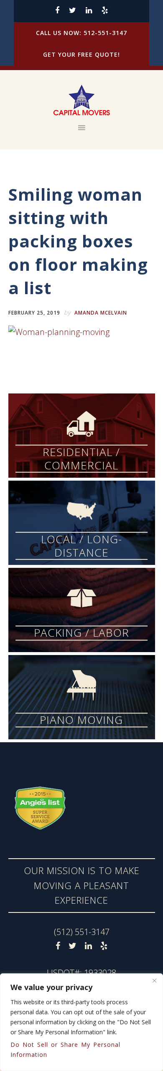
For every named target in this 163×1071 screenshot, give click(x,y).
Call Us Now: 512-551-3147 (81, 33)
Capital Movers (81, 100)
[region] (81, 1022)
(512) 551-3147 (82, 931)
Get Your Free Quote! (81, 54)
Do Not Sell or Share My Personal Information (65, 1049)
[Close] (154, 980)
